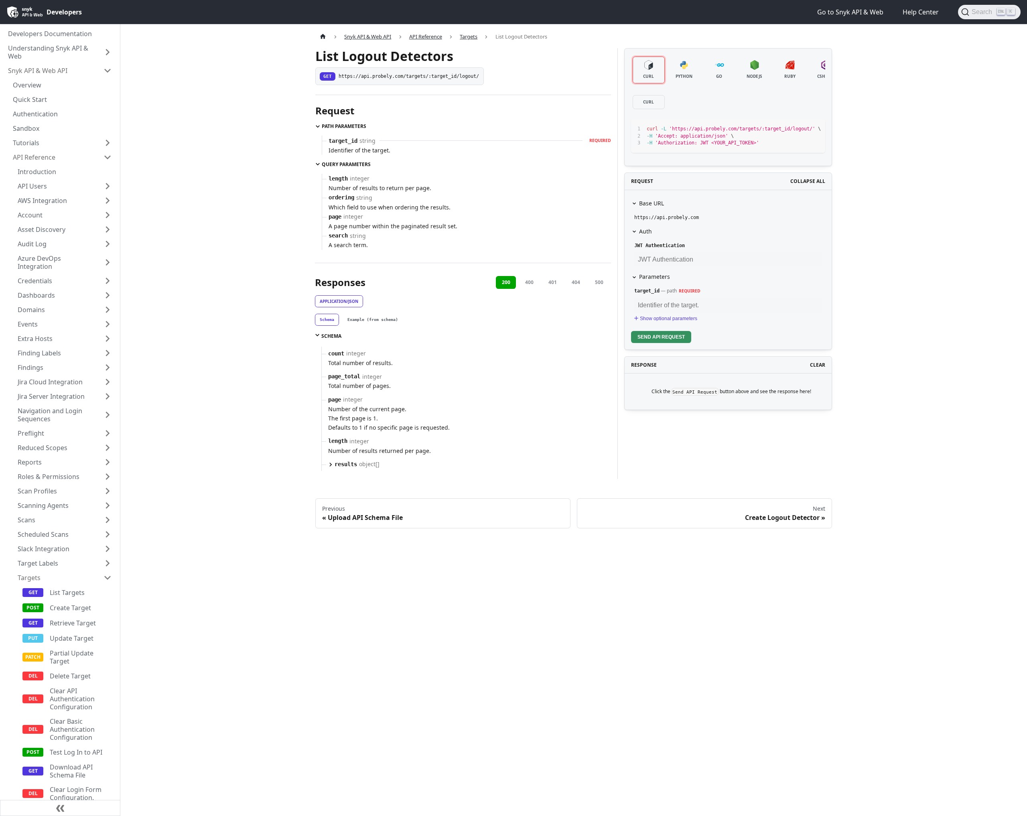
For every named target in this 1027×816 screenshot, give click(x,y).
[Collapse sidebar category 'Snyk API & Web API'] (107, 70)
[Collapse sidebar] (60, 808)
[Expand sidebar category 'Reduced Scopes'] (107, 447)
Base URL (651, 203)
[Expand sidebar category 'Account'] (107, 215)
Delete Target (70, 676)
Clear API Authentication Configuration (72, 698)
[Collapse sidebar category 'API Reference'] (107, 157)
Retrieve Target (73, 623)
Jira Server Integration (51, 396)
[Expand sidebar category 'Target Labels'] (107, 563)
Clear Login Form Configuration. (75, 793)
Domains (31, 309)
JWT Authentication (659, 245)
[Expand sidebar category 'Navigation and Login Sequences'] (107, 414)
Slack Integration (43, 548)
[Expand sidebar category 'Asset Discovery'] (107, 229)
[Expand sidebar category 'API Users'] (107, 186)
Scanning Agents (43, 505)
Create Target (70, 607)
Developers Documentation (50, 33)
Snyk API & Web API (37, 70)
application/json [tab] (339, 301)
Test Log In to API (76, 752)
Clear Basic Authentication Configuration (72, 729)
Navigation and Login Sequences (50, 414)
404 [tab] (576, 282)
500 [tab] (599, 282)
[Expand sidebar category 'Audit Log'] (107, 243)
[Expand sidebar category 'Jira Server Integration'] (107, 396)
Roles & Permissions (48, 476)
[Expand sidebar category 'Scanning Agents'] (107, 505)
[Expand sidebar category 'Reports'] (107, 462)
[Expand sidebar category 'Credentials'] (107, 280)
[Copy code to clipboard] (801, 129)
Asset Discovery (41, 229)
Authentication (35, 114)
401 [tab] (552, 282)
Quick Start (30, 99)
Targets (29, 577)
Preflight (31, 433)
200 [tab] (506, 282)
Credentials (35, 280)
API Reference (34, 157)
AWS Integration (42, 200)
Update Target (71, 638)
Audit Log (32, 244)
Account (30, 215)
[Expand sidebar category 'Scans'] (107, 520)
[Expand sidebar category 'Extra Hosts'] (107, 338)
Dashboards (36, 295)
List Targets (67, 592)
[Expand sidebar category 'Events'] (107, 324)
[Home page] (323, 36)
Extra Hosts (35, 338)
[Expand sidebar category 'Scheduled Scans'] (107, 534)
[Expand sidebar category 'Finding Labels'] (107, 353)
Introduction (37, 171)
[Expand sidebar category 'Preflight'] (107, 433)
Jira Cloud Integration (50, 382)
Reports (30, 462)
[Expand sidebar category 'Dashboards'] (107, 295)
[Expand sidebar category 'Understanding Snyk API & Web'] (107, 52)
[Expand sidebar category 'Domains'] (107, 309)
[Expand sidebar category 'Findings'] (107, 367)
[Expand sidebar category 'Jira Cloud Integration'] (107, 382)
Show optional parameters (668, 318)
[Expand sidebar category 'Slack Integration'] (107, 548)
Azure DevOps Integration (39, 262)
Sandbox (26, 128)
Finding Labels (39, 353)
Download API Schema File (71, 771)
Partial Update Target (71, 657)
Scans (26, 520)
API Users (32, 186)
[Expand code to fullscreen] (815, 129)
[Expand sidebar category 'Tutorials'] (107, 142)
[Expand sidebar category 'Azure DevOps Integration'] (107, 262)
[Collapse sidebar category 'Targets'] (107, 577)
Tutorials (26, 142)
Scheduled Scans (43, 534)
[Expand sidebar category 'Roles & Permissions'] (107, 476)
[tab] (327, 320)
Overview (27, 85)
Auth (645, 231)
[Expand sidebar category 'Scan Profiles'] (107, 491)
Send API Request (661, 337)
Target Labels (38, 563)
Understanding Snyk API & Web (48, 52)
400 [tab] (529, 282)
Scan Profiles (37, 491)
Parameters (654, 276)
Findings (30, 367)
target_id (647, 291)
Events (28, 324)
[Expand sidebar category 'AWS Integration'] (107, 200)
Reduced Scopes (42, 447)
